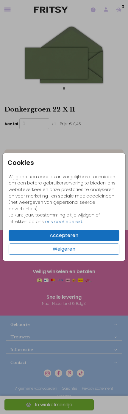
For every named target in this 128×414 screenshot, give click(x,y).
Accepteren (64, 235)
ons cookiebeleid (63, 221)
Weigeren (64, 249)
